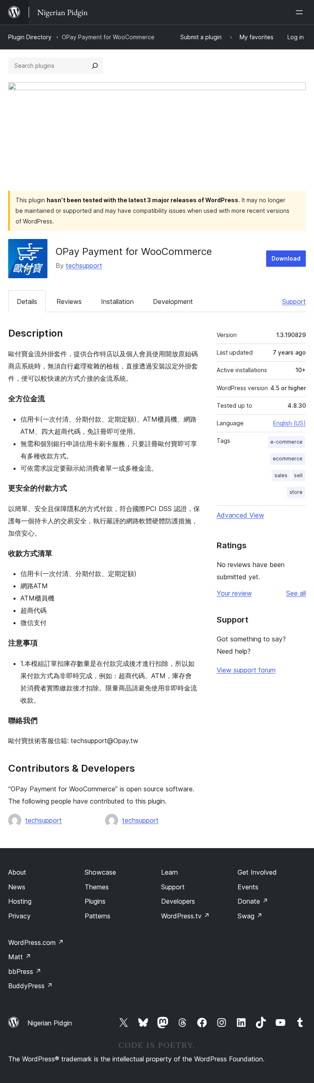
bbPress (24, 971)
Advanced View (240, 515)
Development (173, 301)
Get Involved (257, 872)
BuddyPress (30, 986)
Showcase (100, 872)
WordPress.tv (185, 916)
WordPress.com (36, 942)
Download (286, 258)
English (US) (289, 423)
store (296, 492)
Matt (19, 957)
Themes (97, 887)
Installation (117, 301)
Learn (169, 872)
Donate (253, 901)
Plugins (95, 901)
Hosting (19, 901)
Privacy (19, 916)
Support (294, 301)
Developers (178, 901)
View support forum (246, 670)
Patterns (97, 916)
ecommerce (288, 459)
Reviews (69, 301)
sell (298, 475)
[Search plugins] (95, 66)
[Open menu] (301, 12)
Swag (250, 916)
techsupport (84, 265)
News (16, 887)
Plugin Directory (30, 36)
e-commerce (286, 442)
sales (280, 475)
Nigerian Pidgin (49, 1023)
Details (27, 301)
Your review (234, 593)
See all (296, 593)
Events (248, 887)
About (17, 872)
